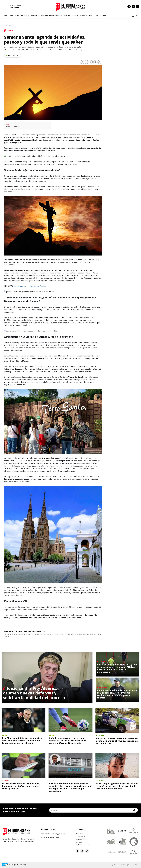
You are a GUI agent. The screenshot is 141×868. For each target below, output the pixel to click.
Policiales (35, 16)
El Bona (75, 16)
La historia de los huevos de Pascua (30, 286)
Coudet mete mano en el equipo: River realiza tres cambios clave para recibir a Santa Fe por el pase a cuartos (117, 694)
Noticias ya (25, 16)
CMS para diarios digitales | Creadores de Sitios (126, 865)
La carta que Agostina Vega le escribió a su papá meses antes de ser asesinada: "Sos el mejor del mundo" (117, 786)
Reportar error (81, 839)
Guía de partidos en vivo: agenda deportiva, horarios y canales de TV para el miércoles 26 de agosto (68, 740)
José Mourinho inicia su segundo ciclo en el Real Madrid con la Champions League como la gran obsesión (22, 740)
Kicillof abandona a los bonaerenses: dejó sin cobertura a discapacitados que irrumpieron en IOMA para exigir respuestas (70, 787)
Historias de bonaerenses (51, 16)
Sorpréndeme (14, 7)
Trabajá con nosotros (84, 845)
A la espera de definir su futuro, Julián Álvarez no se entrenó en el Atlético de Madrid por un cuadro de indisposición (117, 668)
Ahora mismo (14, 16)
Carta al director (82, 836)
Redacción (79, 834)
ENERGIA (103, 16)
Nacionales (93, 16)
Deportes (83, 16)
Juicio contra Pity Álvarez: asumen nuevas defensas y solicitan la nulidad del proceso (34, 692)
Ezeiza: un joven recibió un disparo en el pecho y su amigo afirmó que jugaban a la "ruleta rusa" (117, 741)
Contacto (79, 842)
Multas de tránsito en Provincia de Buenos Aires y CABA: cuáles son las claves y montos (20, 786)
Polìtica (67, 16)
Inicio (4, 16)
